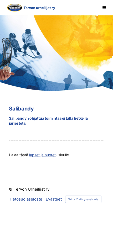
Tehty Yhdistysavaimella (83, 199)
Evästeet (54, 199)
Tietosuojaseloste (25, 199)
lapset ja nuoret (42, 155)
